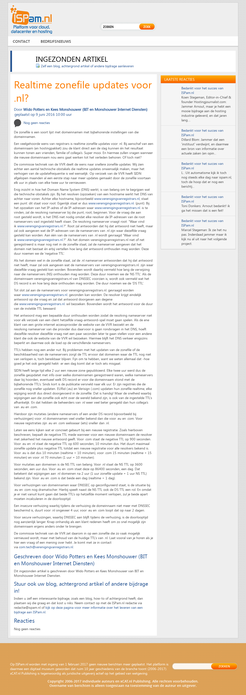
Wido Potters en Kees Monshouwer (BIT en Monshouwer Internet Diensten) (85, 109)
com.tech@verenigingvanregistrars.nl (46, 547)
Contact (21, 41)
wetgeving (139, 673)
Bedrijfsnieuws (56, 41)
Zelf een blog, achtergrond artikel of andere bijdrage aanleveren (87, 66)
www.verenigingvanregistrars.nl (117, 198)
